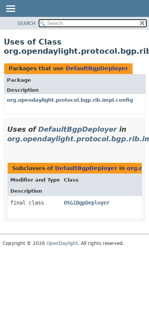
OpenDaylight (62, 243)
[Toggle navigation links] (10, 9)
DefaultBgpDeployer (97, 68)
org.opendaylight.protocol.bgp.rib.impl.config (70, 100)
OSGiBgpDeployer (87, 203)
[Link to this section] (10, 148)
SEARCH (26, 23)
